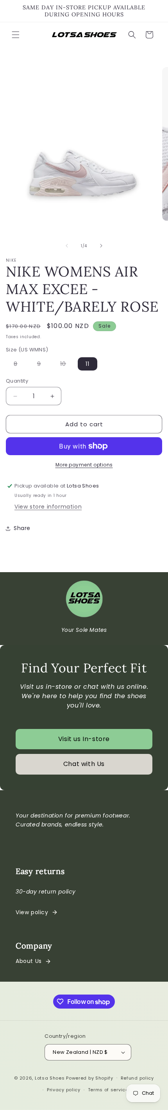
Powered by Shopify (89, 1078)
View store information (48, 507)
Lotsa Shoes (50, 1078)
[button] (15, 34)
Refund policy (137, 1078)
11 (87, 364)
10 (67, 365)
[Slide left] (66, 245)
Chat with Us (84, 763)
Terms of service (108, 1090)
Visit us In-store (84, 738)
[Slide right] (101, 245)
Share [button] (22, 528)
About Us (29, 961)
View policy (32, 912)
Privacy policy (63, 1090)
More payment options (84, 464)
